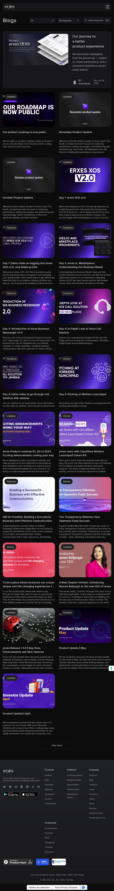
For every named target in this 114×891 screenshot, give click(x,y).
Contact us (93, 794)
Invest (91, 789)
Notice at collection (39, 887)
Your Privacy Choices (66, 887)
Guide (47, 838)
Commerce (49, 794)
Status (91, 799)
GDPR (70, 875)
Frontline (48, 775)
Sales (47, 780)
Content (48, 799)
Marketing (49, 785)
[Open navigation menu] (107, 7)
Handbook (93, 785)
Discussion (49, 852)
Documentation (51, 828)
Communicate (50, 804)
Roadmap (49, 833)
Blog (91, 780)
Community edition (74, 775)
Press (91, 804)
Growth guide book (97, 818)
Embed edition (73, 785)
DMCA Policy (61, 875)
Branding (92, 808)
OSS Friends (79, 875)
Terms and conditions (39, 875)
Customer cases (96, 813)
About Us (93, 775)
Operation (49, 789)
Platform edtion (73, 789)
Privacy (52, 875)
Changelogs (50, 842)
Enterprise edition (74, 780)
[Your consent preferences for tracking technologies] (111, 668)
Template (49, 847)
